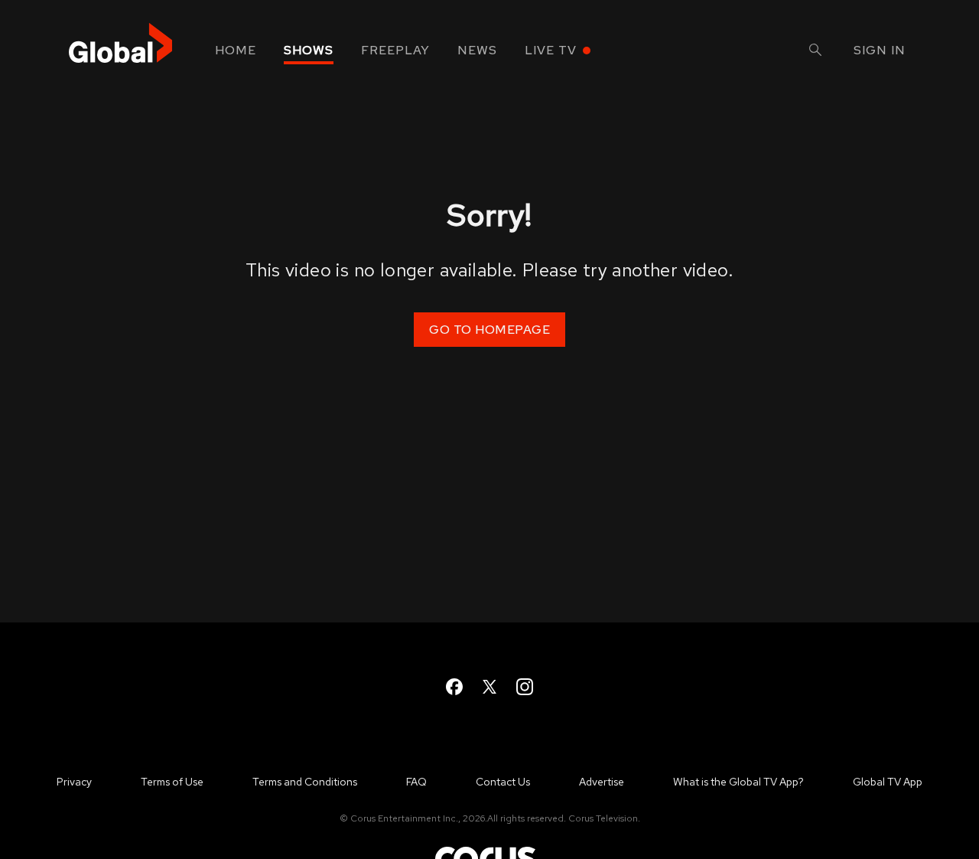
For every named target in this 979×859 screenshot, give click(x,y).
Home (235, 50)
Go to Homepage (489, 330)
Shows (308, 50)
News (477, 50)
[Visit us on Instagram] (524, 686)
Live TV (551, 50)
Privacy (74, 782)
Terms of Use (172, 782)
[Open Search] (815, 51)
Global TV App (887, 782)
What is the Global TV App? (738, 782)
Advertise (601, 782)
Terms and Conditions (304, 782)
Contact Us (503, 782)
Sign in (880, 50)
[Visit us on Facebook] (454, 686)
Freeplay (395, 50)
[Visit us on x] (489, 686)
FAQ (416, 782)
